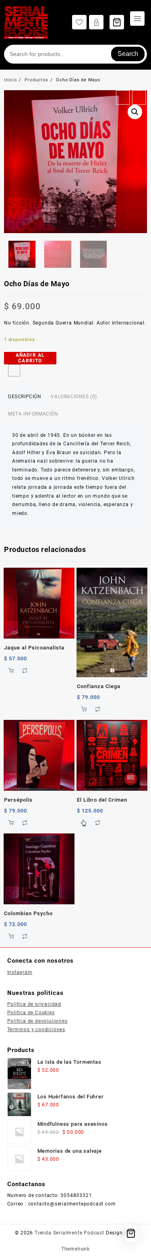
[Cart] (117, 22)
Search (128, 53)
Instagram (20, 972)
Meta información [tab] (33, 414)
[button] (135, 112)
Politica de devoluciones (37, 1021)
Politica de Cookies (31, 1012)
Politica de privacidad (34, 1004)
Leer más (84, 823)
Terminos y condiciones (36, 1029)
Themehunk (75, 1249)
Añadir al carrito (30, 358)
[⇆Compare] (14, 370)
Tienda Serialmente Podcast (69, 1233)
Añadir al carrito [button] (11, 671)
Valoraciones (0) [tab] (74, 396)
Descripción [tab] (24, 396)
